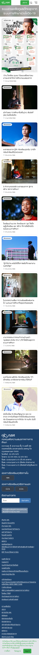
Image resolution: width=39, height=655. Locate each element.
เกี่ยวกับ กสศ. (5, 520)
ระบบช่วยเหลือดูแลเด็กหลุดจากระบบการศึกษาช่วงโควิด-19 (19, 11)
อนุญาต (27, 651)
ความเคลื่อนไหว (6, 606)
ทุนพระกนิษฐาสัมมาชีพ (8, 574)
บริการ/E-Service (7, 627)
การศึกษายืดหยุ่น (6, 587)
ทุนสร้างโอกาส (6, 559)
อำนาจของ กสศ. (6, 526)
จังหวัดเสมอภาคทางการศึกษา (10, 596)
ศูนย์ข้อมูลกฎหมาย (7, 544)
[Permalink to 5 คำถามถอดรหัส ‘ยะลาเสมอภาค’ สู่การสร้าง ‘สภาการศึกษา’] (19, 171)
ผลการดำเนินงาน (7, 532)
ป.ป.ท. (21, 489)
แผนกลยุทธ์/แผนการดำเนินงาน (11, 529)
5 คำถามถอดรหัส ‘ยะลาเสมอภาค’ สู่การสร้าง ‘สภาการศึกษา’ (18, 187)
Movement (7, 87)
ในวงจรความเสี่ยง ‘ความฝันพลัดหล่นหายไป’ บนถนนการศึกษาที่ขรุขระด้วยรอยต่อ (18, 301)
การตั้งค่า (7, 651)
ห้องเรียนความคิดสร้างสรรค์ (10, 599)
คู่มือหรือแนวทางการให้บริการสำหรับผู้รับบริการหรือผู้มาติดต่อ (18, 548)
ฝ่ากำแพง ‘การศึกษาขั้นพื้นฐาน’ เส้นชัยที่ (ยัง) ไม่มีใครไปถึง (18, 113)
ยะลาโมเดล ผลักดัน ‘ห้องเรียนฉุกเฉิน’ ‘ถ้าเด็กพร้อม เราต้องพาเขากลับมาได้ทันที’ (18, 378)
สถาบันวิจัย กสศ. (7, 612)
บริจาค (24, 2)
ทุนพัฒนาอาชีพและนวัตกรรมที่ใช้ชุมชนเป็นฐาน (15, 571)
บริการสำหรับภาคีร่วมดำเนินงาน (11, 624)
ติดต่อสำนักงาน (6, 621)
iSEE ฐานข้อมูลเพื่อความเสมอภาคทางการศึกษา (15, 590)
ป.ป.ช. (8, 489)
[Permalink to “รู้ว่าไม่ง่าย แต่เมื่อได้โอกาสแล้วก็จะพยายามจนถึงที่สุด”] (19, 248)
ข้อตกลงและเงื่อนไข (7, 618)
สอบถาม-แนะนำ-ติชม (8, 637)
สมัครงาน (4, 630)
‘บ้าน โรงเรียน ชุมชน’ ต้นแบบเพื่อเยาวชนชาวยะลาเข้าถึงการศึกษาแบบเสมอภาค (18, 76)
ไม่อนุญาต (17, 651)
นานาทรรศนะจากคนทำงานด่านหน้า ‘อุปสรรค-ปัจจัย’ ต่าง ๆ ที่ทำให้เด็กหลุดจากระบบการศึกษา (19, 339)
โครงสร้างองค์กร (7, 535)
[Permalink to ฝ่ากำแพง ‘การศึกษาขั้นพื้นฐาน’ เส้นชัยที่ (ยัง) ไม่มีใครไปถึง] (19, 97)
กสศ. (8, 477)
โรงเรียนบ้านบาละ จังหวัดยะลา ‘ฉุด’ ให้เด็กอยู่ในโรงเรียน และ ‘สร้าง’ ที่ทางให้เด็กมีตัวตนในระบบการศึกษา (18, 225)
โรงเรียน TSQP (6, 593)
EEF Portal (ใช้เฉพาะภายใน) (10, 552)
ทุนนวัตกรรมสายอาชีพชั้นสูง (10, 565)
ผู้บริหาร (4, 541)
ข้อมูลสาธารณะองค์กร (8, 523)
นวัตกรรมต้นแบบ (7, 579)
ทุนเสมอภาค (5, 562)
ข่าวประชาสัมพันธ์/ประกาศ (9, 633)
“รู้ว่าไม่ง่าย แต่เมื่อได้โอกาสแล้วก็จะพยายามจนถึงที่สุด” (19, 264)
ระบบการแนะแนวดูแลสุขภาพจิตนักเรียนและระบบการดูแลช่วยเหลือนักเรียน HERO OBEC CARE (19, 583)
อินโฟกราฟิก (7, 20)
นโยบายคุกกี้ (15, 647)
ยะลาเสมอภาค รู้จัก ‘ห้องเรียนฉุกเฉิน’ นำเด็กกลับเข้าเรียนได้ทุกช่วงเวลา (19, 150)
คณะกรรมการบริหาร (8, 538)
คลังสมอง (4, 615)
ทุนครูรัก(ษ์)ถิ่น (6, 568)
